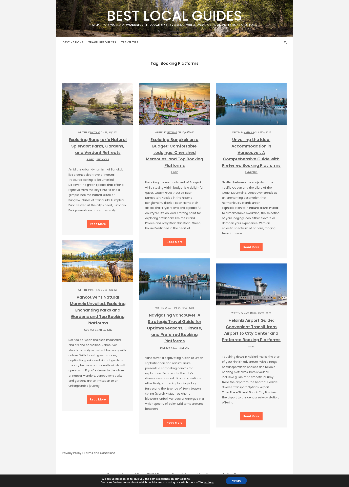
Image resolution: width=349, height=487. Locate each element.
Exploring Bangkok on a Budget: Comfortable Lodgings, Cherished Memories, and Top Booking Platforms (174, 152)
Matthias (95, 132)
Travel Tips (129, 42)
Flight (251, 346)
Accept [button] (236, 481)
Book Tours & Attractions (97, 329)
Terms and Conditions (99, 453)
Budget (90, 159)
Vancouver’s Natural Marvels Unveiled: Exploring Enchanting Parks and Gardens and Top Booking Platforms (98, 310)
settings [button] (209, 482)
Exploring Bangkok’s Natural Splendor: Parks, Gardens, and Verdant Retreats (98, 146)
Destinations (72, 42)
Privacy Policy (71, 453)
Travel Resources (102, 42)
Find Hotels (103, 159)
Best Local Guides (174, 16)
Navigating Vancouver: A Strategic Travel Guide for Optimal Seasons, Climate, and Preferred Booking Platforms (174, 328)
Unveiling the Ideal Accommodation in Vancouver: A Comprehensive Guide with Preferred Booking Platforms (251, 152)
